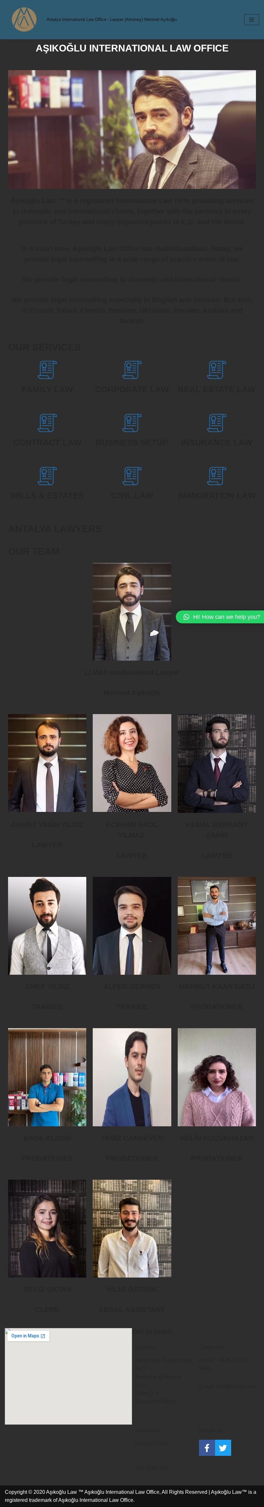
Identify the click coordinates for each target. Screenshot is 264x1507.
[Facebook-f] (207, 1448)
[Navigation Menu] (251, 19)
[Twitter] (223, 1448)
